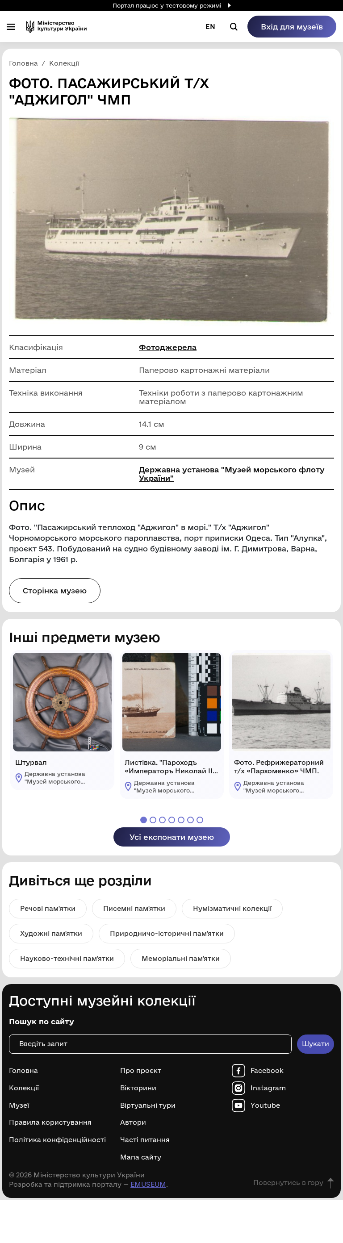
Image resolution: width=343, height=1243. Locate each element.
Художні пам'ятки (51, 933)
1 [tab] (143, 820)
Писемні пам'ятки (134, 908)
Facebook (267, 1070)
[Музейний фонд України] (56, 27)
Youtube (265, 1105)
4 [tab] (171, 820)
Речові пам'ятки (47, 908)
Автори (133, 1122)
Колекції (24, 1088)
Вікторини (138, 1088)
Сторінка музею (55, 590)
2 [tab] (153, 820)
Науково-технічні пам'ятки (67, 958)
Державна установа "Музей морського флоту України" (232, 473)
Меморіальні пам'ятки (181, 958)
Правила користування (50, 1122)
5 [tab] (181, 820)
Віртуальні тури (148, 1105)
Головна (23, 1070)
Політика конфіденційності (57, 1139)
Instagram (268, 1088)
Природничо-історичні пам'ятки (167, 933)
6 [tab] (190, 820)
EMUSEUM (148, 1184)
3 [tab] (162, 820)
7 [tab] (200, 820)
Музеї (19, 1105)
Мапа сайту (140, 1157)
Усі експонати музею (172, 837)
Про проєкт (140, 1070)
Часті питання (145, 1139)
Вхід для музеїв (292, 26)
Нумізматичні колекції (232, 908)
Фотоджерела (168, 347)
